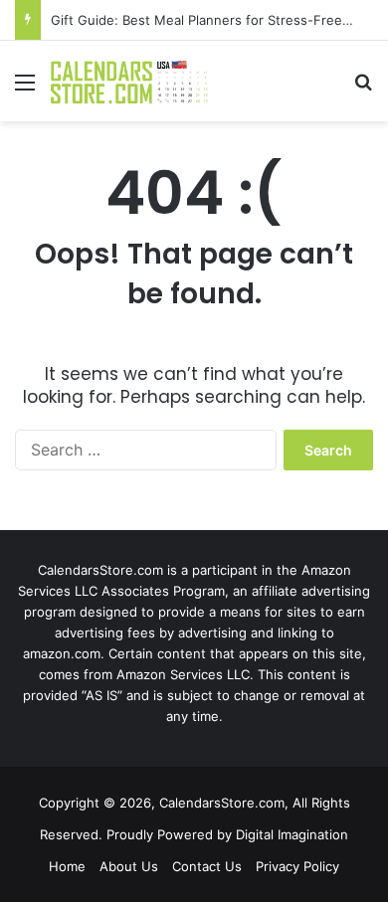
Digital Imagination (292, 834)
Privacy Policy (297, 866)
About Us (128, 866)
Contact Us (207, 866)
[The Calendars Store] (129, 81)
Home (67, 866)
